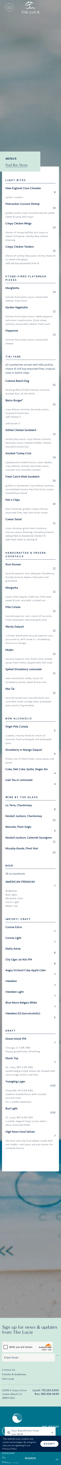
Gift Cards (8, 1378)
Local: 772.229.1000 (46, 1390)
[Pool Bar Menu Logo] (30, 7)
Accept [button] (49, 1443)
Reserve (30, 1458)
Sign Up (57, 1355)
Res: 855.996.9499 (47, 1394)
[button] (9, 7)
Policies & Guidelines (14, 1374)
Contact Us (8, 1369)
